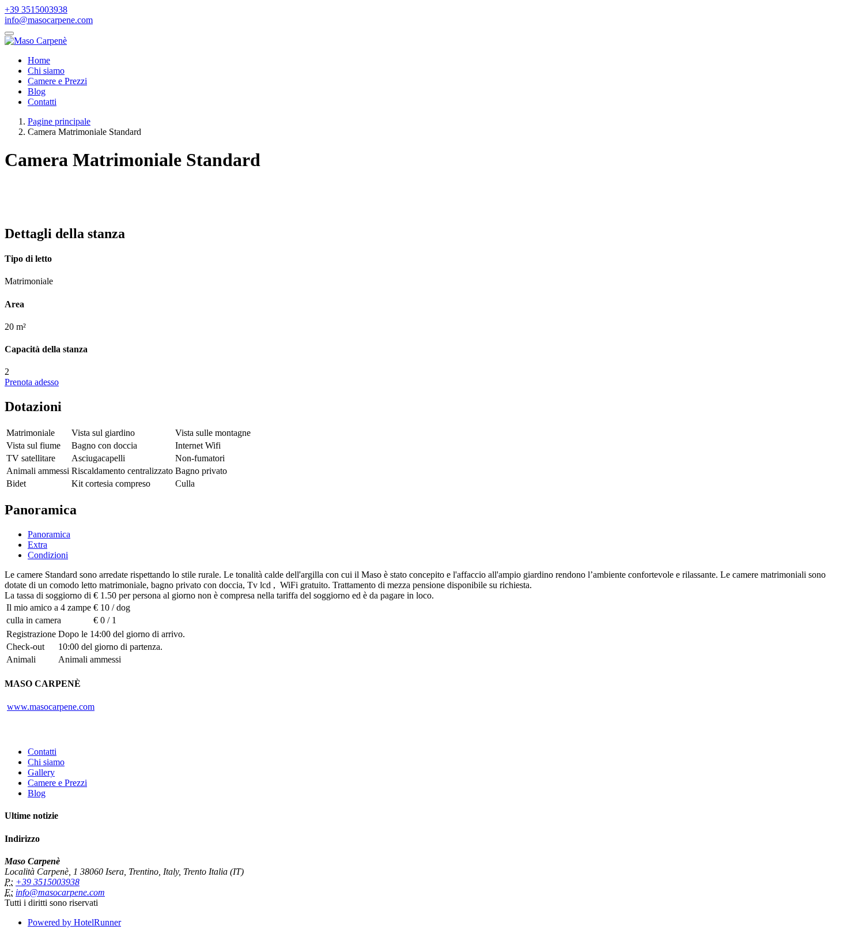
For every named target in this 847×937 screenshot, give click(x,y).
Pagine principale (59, 121)
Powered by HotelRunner (74, 922)
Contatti (42, 102)
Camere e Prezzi (57, 81)
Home (39, 60)
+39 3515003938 (36, 9)
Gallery (41, 772)
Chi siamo (46, 71)
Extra (37, 545)
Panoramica (49, 534)
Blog (37, 91)
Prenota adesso (32, 382)
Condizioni (48, 555)
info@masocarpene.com (49, 20)
